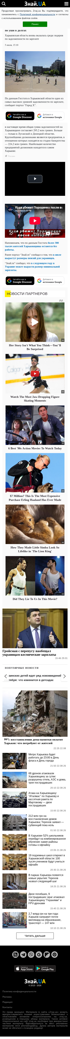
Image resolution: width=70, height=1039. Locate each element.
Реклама (7, 996)
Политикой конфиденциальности (37, 14)
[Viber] (31, 954)
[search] (3, 3)
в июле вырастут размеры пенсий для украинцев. (33, 256)
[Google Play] (45, 968)
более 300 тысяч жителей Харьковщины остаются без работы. (32, 246)
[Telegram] (23, 954)
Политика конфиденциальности (19, 991)
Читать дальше (35, 935)
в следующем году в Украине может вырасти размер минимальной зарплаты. (32, 266)
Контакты (7, 1007)
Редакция (7, 1002)
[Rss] (15, 954)
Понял (35, 24)
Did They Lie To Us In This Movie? (35, 599)
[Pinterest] (54, 954)
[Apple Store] (24, 968)
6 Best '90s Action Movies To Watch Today (35, 448)
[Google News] (39, 954)
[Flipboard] (46, 954)
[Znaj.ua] (35, 4)
